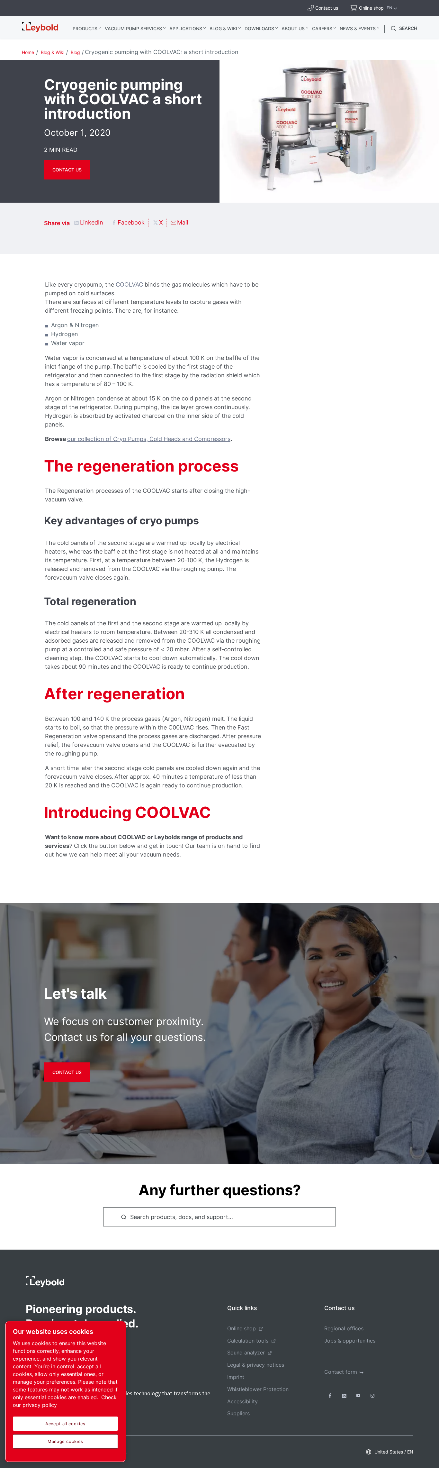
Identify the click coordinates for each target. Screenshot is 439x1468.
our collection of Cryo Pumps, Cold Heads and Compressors (148, 439)
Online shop (241, 1328)
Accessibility (242, 1401)
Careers (322, 28)
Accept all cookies (65, 1423)
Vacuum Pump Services (133, 28)
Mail (182, 222)
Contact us (67, 169)
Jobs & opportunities (349, 1340)
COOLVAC (129, 284)
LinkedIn (91, 222)
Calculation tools (247, 1340)
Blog (75, 52)
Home (28, 52)
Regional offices (343, 1328)
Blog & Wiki (223, 28)
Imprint (235, 1377)
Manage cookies (65, 1441)
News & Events (358, 28)
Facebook (131, 222)
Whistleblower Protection (258, 1389)
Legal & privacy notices (255, 1365)
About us (293, 28)
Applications (185, 28)
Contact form (340, 1372)
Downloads (259, 28)
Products (85, 28)
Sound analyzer (246, 1352)
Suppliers (238, 1413)
